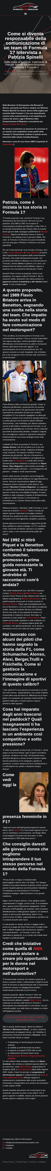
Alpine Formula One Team (14, 124)
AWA (37, 948)
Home (7, 71)
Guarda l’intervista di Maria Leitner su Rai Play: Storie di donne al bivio (25, 1018)
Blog (13, 71)
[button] (25, 14)
